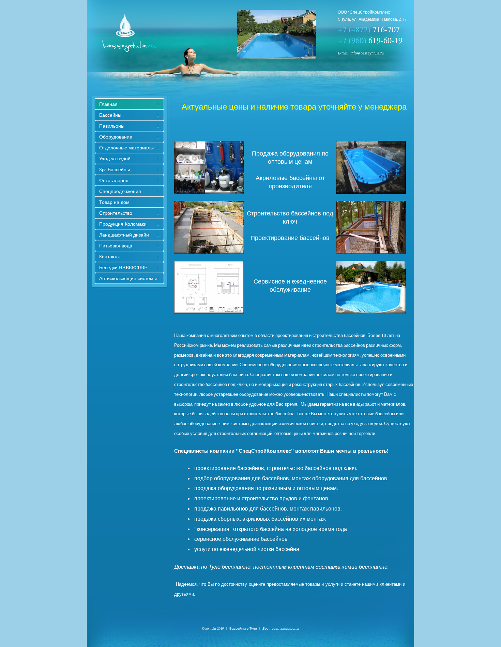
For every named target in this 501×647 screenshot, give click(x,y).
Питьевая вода (115, 245)
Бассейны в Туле (243, 628)
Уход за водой (115, 158)
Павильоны (111, 126)
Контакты (109, 256)
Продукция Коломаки (123, 224)
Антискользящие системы (128, 278)
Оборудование (115, 136)
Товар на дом (114, 202)
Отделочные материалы (126, 147)
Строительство (115, 213)
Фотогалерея (113, 180)
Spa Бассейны (114, 169)
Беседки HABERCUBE (123, 267)
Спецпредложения (120, 191)
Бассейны (110, 115)
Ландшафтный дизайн (124, 234)
